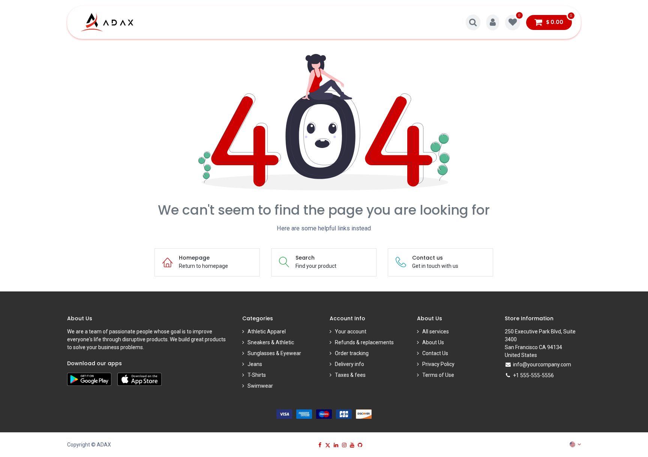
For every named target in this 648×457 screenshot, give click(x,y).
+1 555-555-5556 (533, 375)
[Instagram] (344, 445)
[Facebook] (319, 445)
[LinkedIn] (336, 445)
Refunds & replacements (364, 342)
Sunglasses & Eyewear (274, 353)
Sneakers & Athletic (271, 342)
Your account (350, 332)
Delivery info (349, 364)
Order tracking (352, 353)
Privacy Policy (438, 364)
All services (435, 332)
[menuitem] (159, 23)
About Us (433, 342)
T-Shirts (257, 375)
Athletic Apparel (267, 332)
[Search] (473, 23)
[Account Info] (492, 23)
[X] (327, 445)
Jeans (255, 364)
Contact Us (435, 353)
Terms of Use (438, 375)
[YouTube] (352, 445)
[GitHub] (360, 445)
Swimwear (260, 386)
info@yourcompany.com (542, 364)
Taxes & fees (350, 375)
